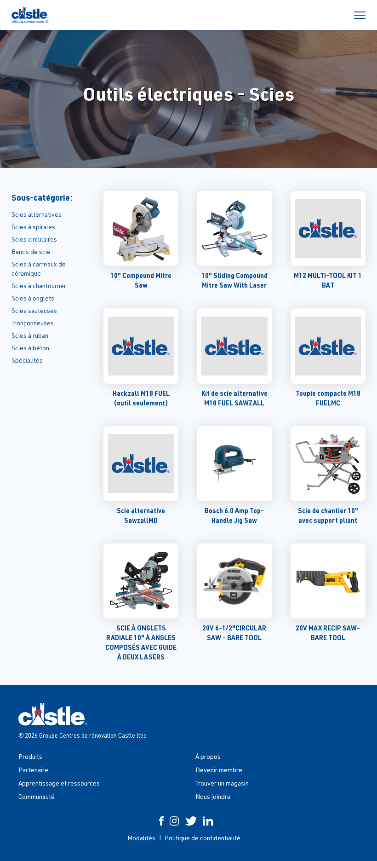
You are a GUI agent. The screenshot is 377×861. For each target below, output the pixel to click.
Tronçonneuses (32, 323)
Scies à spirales (33, 227)
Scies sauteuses (34, 310)
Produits (30, 756)
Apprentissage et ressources (59, 783)
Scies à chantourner (38, 285)
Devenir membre (218, 770)
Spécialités (27, 360)
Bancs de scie (31, 251)
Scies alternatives (36, 214)
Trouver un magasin (222, 783)
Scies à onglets (32, 298)
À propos (208, 756)
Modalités (141, 838)
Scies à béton (30, 348)
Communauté (36, 796)
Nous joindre (213, 796)
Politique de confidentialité (202, 838)
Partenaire (33, 770)
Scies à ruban (29, 335)
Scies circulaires (34, 239)
